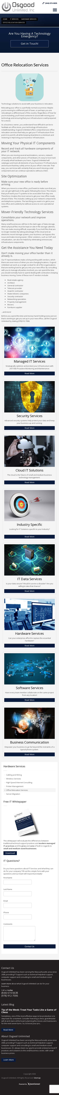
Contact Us (29, 946)
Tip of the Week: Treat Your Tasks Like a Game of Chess (28, 1011)
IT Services (14, 19)
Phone (6, 912)
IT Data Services (29, 579)
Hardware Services (28, 19)
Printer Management (14, 786)
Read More (29, 373)
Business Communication (29, 742)
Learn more (6, 983)
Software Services (29, 688)
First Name (7, 877)
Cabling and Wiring (14, 775)
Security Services (29, 416)
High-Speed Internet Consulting (19, 782)
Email (5, 901)
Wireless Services (13, 778)
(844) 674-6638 (9, 992)
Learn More (8, 1059)
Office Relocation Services (17, 790)
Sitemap (37, 1078)
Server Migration (13, 794)
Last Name (7, 889)
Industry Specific (29, 524)
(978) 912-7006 (9, 995)
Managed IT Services (29, 361)
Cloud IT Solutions (29, 470)
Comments (7, 924)
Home (5, 19)
